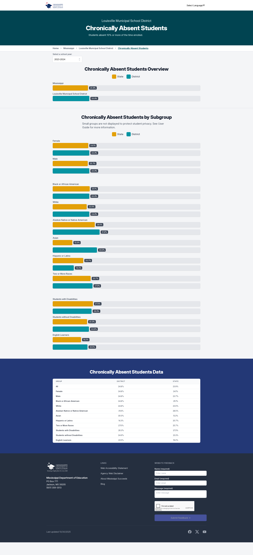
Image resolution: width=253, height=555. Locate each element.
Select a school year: (62, 54)
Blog (103, 484)
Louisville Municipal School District (96, 48)
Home (56, 48)
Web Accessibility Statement (114, 468)
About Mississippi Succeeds (114, 478)
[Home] (54, 5)
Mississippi (68, 48)
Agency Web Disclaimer (112, 473)
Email (162, 478)
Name (162, 469)
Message (164, 488)
